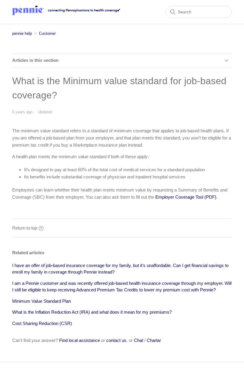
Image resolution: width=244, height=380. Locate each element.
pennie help (22, 33)
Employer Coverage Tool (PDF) (185, 197)
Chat (138, 340)
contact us (116, 340)
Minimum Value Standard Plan (41, 301)
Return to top (24, 227)
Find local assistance (79, 340)
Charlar (154, 340)
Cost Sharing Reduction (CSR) (42, 323)
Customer (47, 33)
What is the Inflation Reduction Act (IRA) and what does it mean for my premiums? (92, 312)
